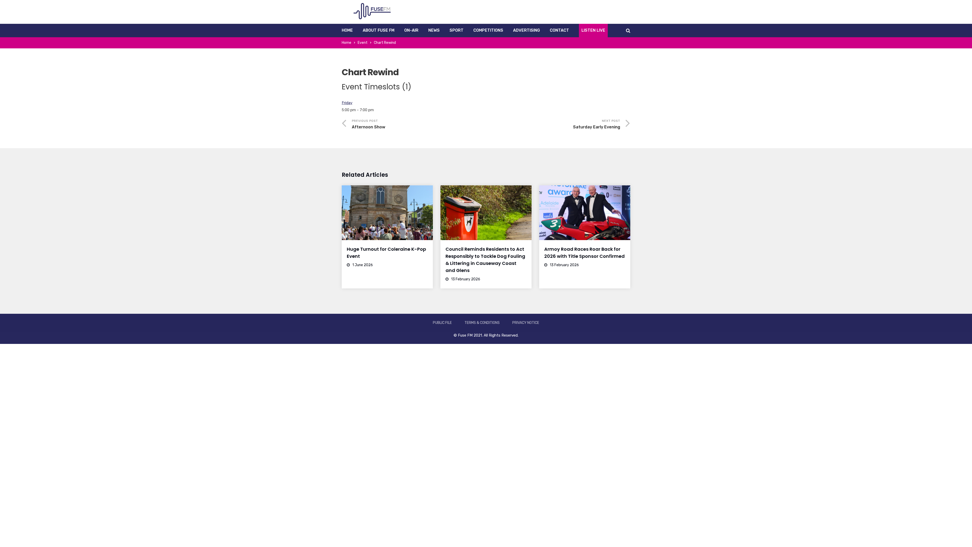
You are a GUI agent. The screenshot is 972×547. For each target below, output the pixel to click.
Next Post (596, 124)
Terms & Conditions (482, 323)
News (434, 30)
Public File (442, 323)
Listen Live (593, 30)
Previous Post (368, 124)
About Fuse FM (378, 30)
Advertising (526, 30)
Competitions (488, 30)
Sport (456, 30)
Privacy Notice (525, 323)
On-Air (411, 30)
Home (347, 30)
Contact (559, 30)
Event (363, 43)
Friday (347, 103)
